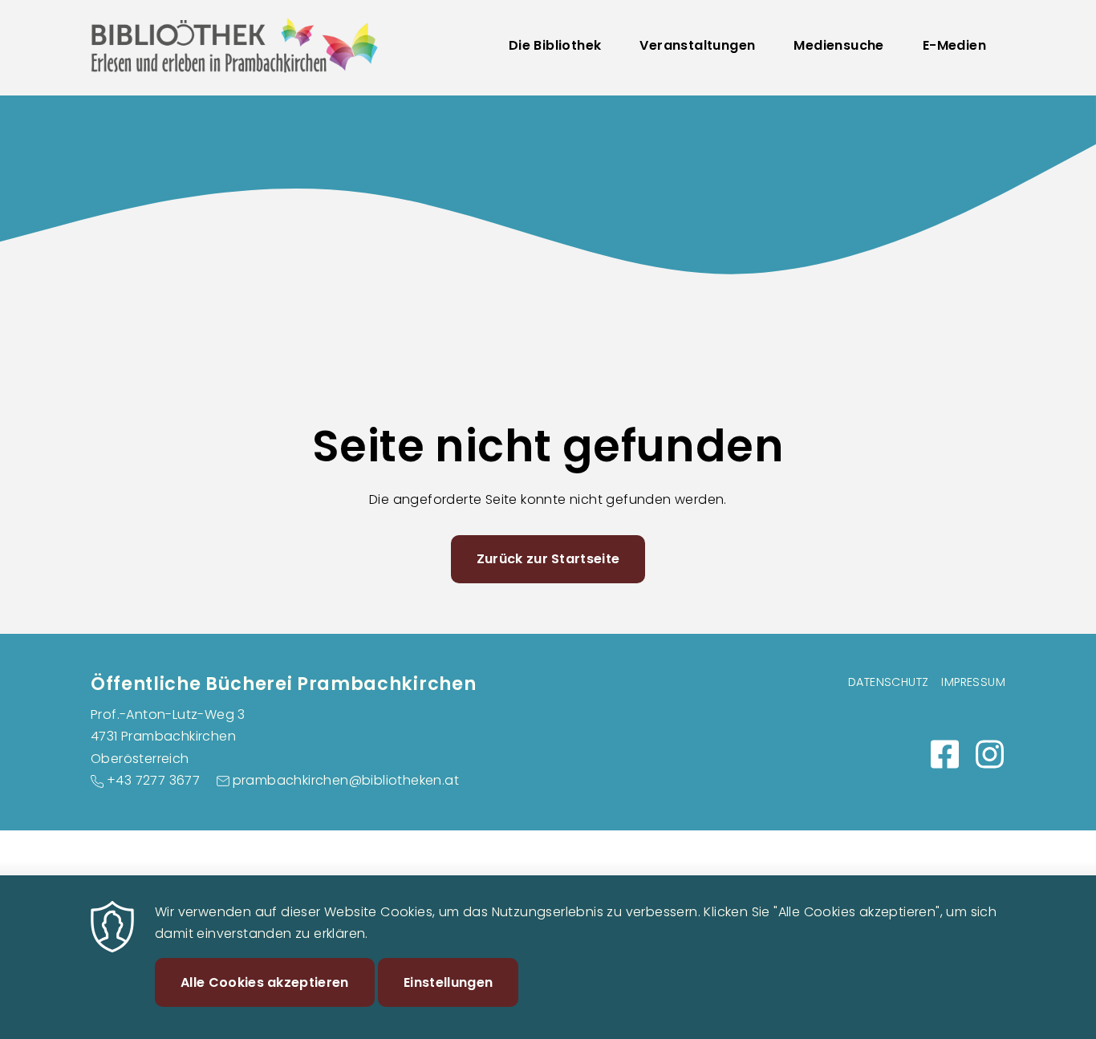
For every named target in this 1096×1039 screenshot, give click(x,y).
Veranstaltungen (697, 45)
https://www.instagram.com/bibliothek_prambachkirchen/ (989, 754)
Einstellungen (448, 981)
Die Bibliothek (555, 45)
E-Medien (954, 45)
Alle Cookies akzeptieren (265, 981)
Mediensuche (838, 45)
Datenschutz (888, 682)
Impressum (973, 682)
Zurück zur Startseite (548, 559)
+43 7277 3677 (153, 780)
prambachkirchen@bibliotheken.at (346, 780)
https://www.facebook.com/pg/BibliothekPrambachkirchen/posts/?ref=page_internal (944, 754)
